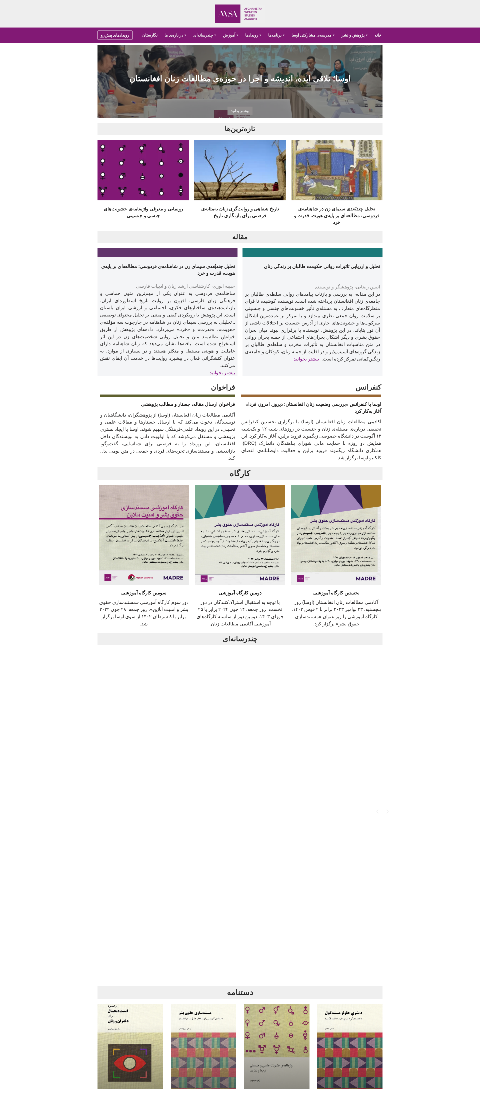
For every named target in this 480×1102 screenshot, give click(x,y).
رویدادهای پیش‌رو (115, 35)
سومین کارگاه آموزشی (143, 592)
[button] (185, 35)
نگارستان (150, 35)
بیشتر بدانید (240, 111)
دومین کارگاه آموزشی (240, 592)
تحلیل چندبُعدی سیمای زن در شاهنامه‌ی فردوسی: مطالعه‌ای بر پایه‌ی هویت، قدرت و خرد (337, 215)
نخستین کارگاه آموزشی (336, 592)
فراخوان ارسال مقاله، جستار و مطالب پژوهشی (188, 404)
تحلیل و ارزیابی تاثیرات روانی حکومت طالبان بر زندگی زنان (322, 266)
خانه (378, 35)
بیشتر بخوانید (306, 358)
